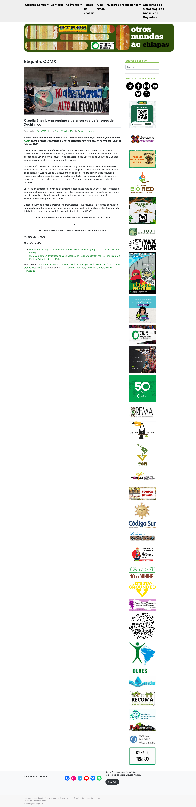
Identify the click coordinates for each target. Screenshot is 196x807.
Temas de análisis (89, 9)
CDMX (63, 267)
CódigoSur (38, 803)
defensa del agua (76, 267)
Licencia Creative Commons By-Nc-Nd (82, 798)
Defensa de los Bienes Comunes (54, 264)
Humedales (29, 270)
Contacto (57, 4)
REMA (27, 140)
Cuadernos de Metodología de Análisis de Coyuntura (153, 11)
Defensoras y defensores (99, 267)
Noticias (36, 267)
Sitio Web (112, 782)
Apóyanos (72, 4)
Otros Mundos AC (64, 131)
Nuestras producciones (123, 4)
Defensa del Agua (80, 264)
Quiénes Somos (35, 4)
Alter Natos (101, 7)
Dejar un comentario (88, 131)
